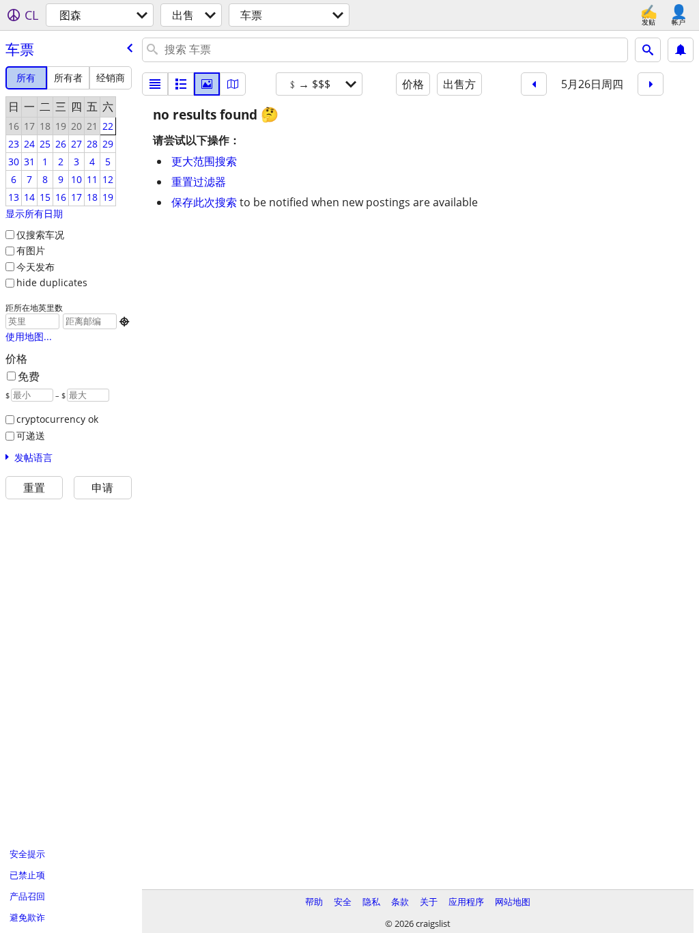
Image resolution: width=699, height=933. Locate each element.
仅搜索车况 (40, 234)
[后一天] (651, 84)
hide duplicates (51, 282)
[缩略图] (181, 84)
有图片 (30, 250)
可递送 (30, 435)
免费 (29, 376)
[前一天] (534, 84)
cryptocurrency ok (57, 419)
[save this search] (681, 50)
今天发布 (35, 266)
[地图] (233, 84)
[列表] (155, 84)
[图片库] (207, 84)
